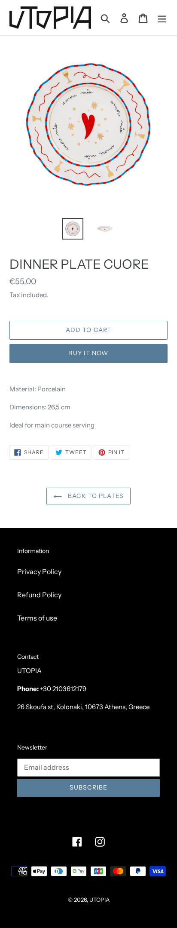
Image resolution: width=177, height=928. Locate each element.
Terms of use (37, 618)
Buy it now (88, 353)
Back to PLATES (95, 496)
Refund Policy (39, 594)
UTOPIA (99, 899)
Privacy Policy (39, 571)
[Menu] (162, 17)
